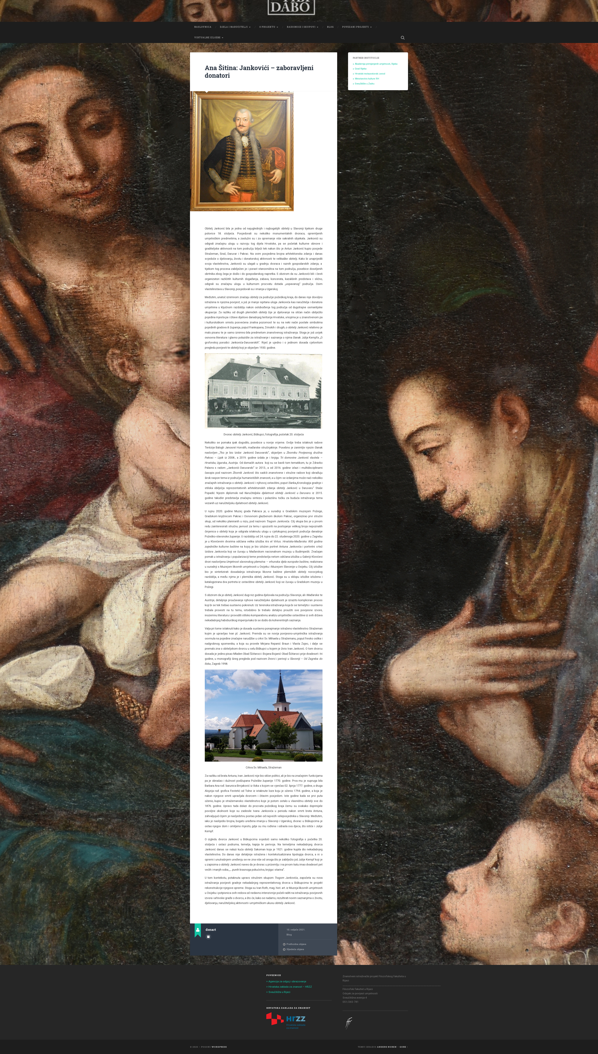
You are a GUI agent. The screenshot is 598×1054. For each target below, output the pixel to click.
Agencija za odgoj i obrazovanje (287, 981)
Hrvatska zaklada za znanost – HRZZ (290, 986)
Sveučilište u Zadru (364, 83)
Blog (289, 934)
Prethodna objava (296, 944)
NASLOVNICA (202, 27)
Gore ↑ (404, 1047)
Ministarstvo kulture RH (367, 78)
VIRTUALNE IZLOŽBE (207, 37)
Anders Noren (387, 1047)
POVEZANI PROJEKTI (355, 27)
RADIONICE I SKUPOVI (301, 27)
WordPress (219, 1047)
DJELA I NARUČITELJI (234, 27)
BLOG (330, 27)
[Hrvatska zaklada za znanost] (285, 1027)
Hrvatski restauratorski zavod (370, 73)
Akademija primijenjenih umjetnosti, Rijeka (376, 63)
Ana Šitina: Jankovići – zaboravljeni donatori (259, 71)
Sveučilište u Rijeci (279, 992)
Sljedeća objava (295, 949)
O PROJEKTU (267, 27)
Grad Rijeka (360, 68)
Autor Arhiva (208, 937)
